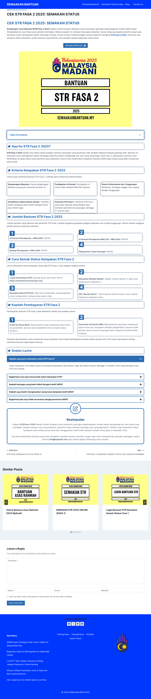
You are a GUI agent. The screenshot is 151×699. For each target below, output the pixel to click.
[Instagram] (82, 624)
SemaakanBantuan (90, 4)
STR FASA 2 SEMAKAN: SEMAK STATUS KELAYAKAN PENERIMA (115, 452)
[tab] (71, 532)
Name (11, 590)
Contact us (138, 4)
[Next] (145, 502)
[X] (73, 624)
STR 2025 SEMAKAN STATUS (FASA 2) (24, 452)
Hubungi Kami (78, 634)
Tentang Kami (63, 634)
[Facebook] (69, 624)
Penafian (90, 634)
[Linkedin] (78, 624)
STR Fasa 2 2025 (119, 35)
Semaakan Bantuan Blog (112, 4)
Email (57, 590)
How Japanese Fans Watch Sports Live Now (26, 680)
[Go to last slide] (6, 502)
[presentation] (25, 489)
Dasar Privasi (75, 638)
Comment (13, 561)
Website (104, 590)
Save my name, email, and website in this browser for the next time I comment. (41, 597)
